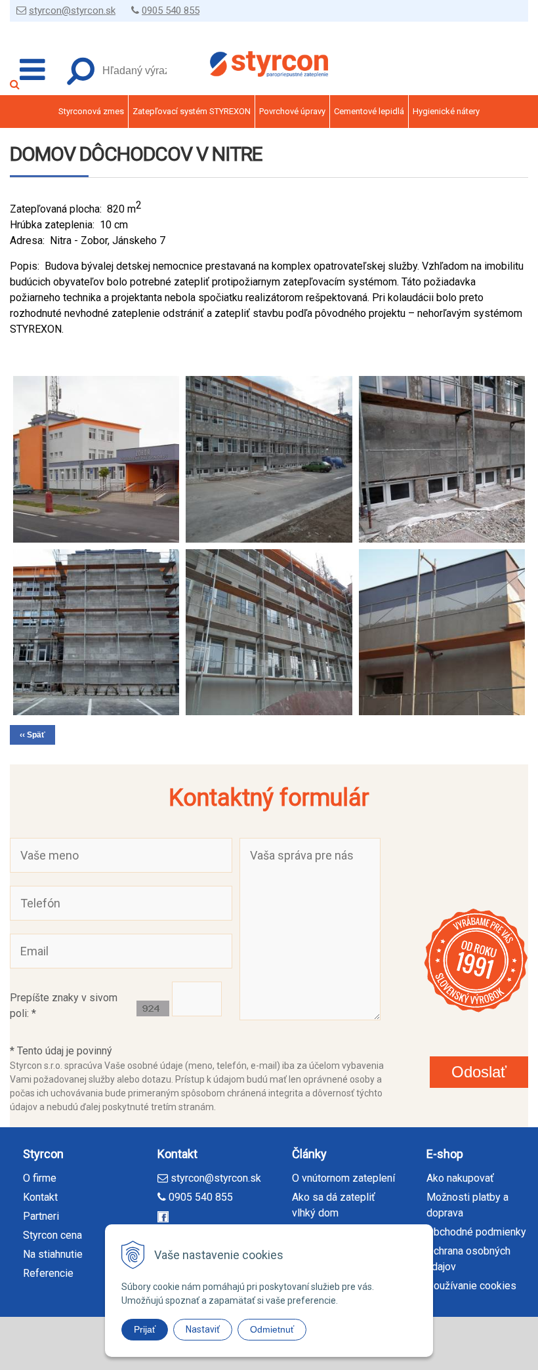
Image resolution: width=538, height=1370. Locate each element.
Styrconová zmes (91, 111)
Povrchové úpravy (292, 111)
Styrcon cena (52, 1235)
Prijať (144, 1329)
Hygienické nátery (446, 111)
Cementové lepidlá (369, 111)
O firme (39, 1178)
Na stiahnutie (53, 1254)
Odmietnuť (272, 1329)
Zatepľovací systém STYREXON (192, 111)
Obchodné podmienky (476, 1232)
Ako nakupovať (460, 1178)
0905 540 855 (170, 10)
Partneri (41, 1216)
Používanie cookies (471, 1285)
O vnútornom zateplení (343, 1178)
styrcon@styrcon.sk (72, 10)
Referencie (48, 1273)
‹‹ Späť (32, 734)
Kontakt (40, 1197)
